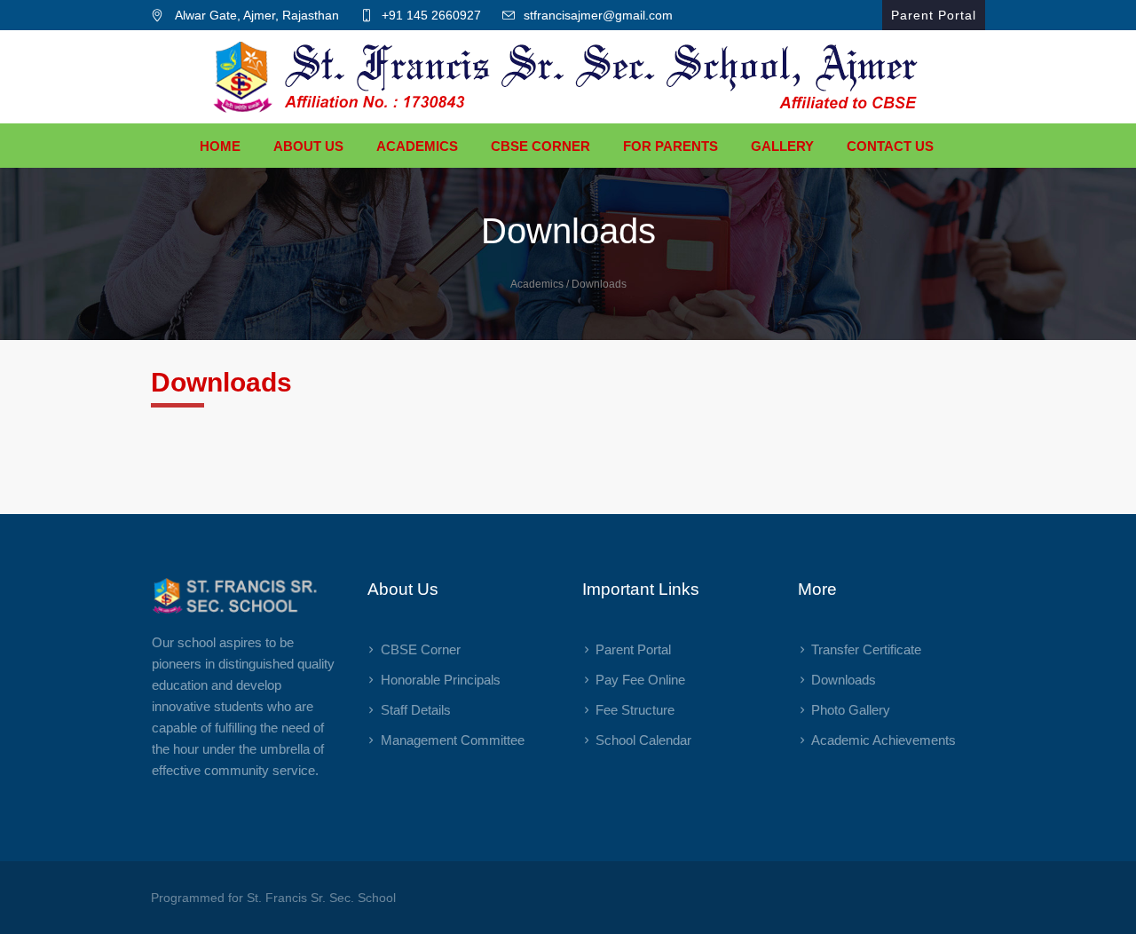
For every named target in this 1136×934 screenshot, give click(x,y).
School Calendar (643, 740)
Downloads (843, 679)
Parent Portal (633, 649)
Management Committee (453, 740)
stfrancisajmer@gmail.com (598, 15)
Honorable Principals (441, 679)
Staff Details (416, 709)
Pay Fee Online (640, 679)
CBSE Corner (421, 649)
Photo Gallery (850, 709)
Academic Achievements (883, 740)
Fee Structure (635, 709)
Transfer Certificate (866, 649)
